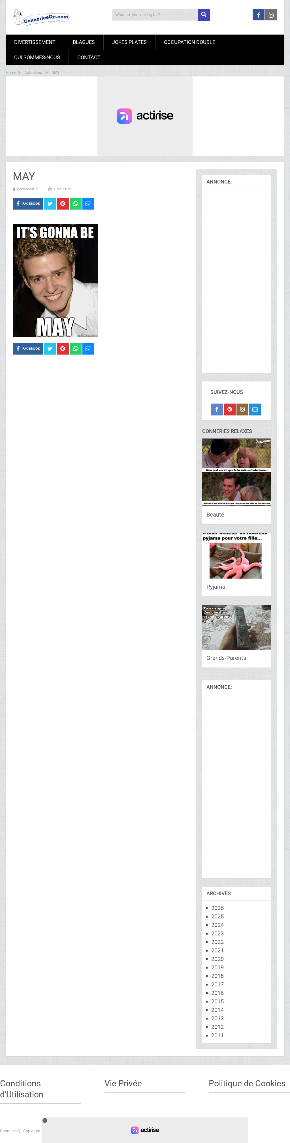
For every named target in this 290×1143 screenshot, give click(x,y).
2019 (217, 967)
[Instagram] (242, 409)
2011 (217, 1035)
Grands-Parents (226, 657)
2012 (217, 1026)
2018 (217, 976)
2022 (217, 942)
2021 (217, 950)
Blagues (84, 42)
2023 (217, 933)
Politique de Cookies (247, 1083)
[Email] (255, 409)
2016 (217, 993)
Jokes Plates (129, 42)
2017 (217, 984)
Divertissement (35, 42)
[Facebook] (217, 409)
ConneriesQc (27, 189)
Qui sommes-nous (37, 57)
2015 (217, 1001)
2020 (217, 959)
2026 (217, 908)
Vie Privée (123, 1083)
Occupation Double (189, 42)
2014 (217, 1009)
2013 (217, 1018)
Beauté (215, 514)
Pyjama (215, 586)
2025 (217, 916)
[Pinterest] (230, 409)
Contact (89, 57)
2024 (217, 925)
